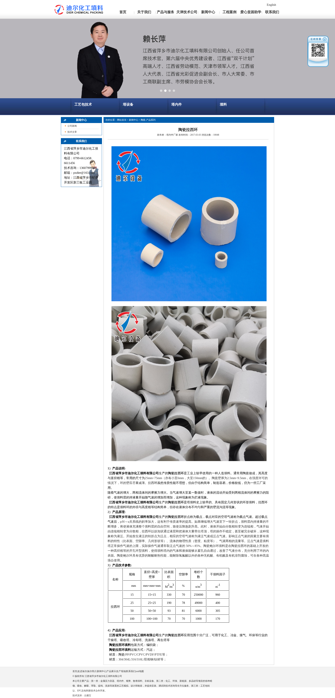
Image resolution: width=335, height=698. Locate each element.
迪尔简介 (92, 671)
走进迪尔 (82, 671)
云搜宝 (87, 695)
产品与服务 (165, 12)
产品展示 (111, 671)
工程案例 (230, 12)
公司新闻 (72, 126)
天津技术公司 (186, 12)
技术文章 (72, 132)
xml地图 (140, 671)
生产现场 (121, 671)
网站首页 (121, 120)
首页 (122, 12)
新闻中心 (208, 12)
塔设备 (128, 104)
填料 (223, 104)
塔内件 (176, 104)
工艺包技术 (83, 104)
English (271, 4)
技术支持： (78, 695)
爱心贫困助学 (250, 12)
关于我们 (144, 12)
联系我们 (272, 12)
